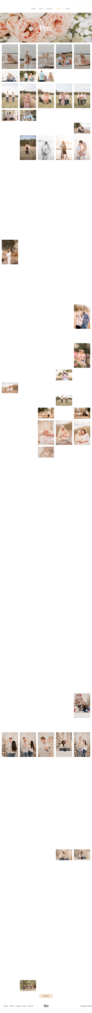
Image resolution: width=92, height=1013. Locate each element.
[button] (89, 2)
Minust (41, 9)
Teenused (49, 9)
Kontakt (67, 9)
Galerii (59, 9)
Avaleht (33, 9)
